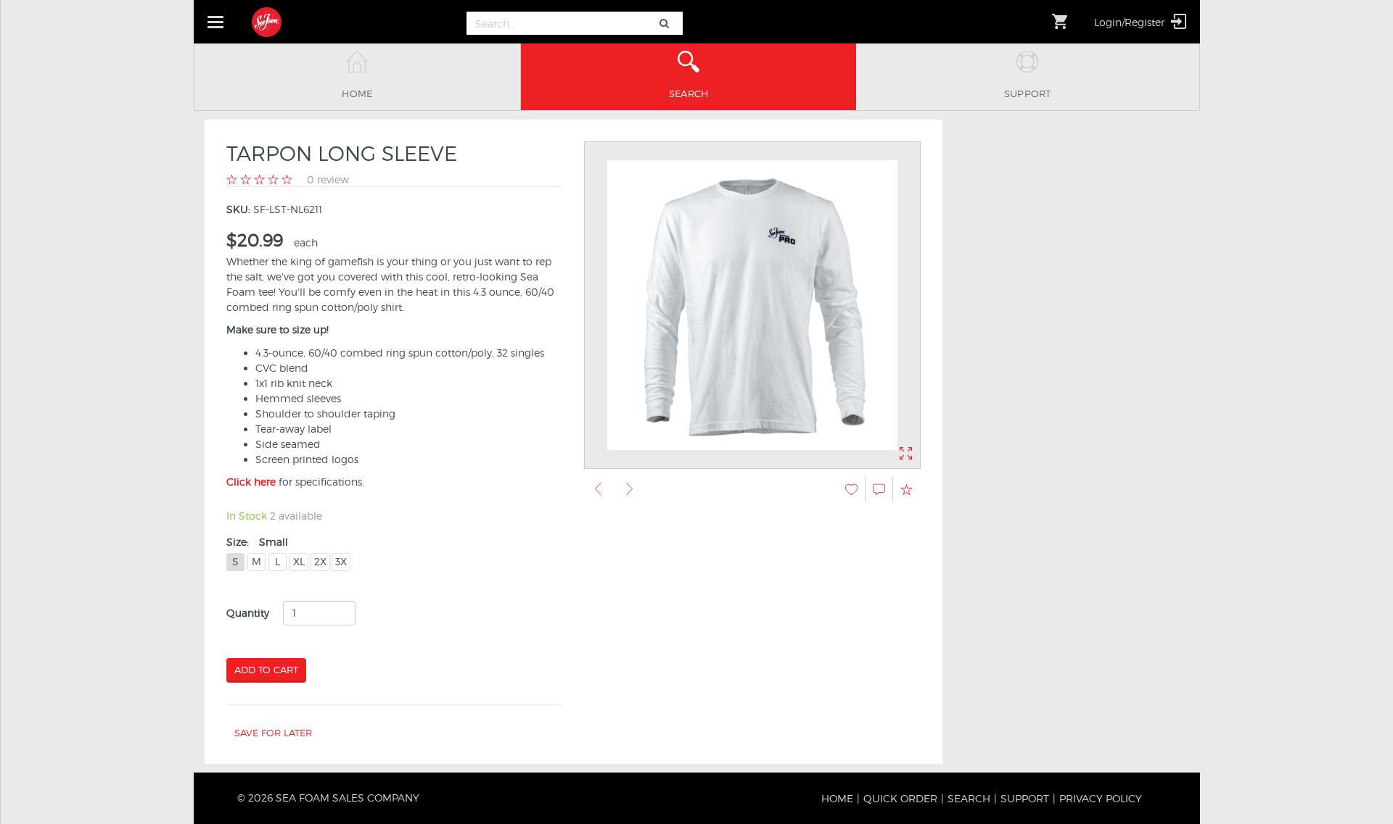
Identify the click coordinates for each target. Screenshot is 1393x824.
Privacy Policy (1100, 798)
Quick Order (900, 798)
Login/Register (1130, 22)
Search (969, 798)
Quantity (247, 613)
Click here (251, 481)
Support (1024, 798)
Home (837, 798)
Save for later (273, 732)
